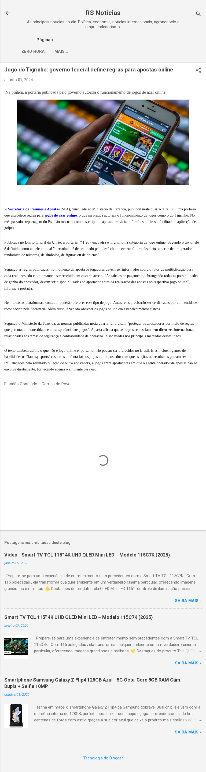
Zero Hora (33, 51)
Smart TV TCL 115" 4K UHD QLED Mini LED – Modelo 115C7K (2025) (78, 617)
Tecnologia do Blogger (103, 758)
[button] (198, 70)
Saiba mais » (188, 600)
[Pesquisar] (198, 14)
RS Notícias (103, 13)
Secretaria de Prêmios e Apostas (34, 209)
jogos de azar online (61, 215)
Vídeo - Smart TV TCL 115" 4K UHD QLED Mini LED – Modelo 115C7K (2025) (87, 555)
